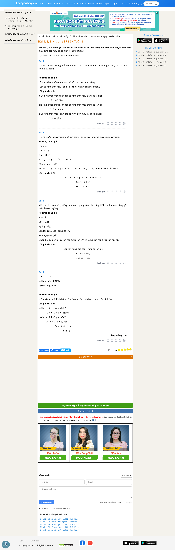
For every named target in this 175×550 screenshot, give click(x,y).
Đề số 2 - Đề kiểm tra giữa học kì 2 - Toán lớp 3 (59, 519)
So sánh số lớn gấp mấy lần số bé (105, 36)
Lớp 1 (130, 3)
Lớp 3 (114, 3)
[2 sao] (121, 349)
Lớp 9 (67, 3)
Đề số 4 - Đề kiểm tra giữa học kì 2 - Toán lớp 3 (59, 524)
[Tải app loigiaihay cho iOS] (161, 40)
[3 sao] (124, 349)
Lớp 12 (43, 3)
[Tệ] (112, 123)
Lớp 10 (59, 3)
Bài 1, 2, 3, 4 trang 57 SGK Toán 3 (61, 41)
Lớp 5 (99, 3)
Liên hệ (23, 541)
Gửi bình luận (46, 502)
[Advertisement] (73, 381)
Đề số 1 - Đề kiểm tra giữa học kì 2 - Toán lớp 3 (59, 527)
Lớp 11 (51, 3)
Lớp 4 (107, 3)
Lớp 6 (91, 3)
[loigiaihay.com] (27, 4)
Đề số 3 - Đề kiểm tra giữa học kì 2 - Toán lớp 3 (59, 521)
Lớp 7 (83, 3)
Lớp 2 (122, 3)
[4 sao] (127, 349)
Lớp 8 (75, 3)
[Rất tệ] (108, 123)
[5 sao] (130, 349)
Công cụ (138, 3)
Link (94, 420)
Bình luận (45, 350)
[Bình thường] (116, 123)
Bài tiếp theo (85, 356)
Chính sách (35, 541)
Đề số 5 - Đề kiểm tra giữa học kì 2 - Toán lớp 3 (59, 530)
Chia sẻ (56, 350)
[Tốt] (120, 123)
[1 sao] (119, 349)
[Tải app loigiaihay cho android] (144, 40)
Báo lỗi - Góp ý (85, 411)
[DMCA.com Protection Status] (66, 546)
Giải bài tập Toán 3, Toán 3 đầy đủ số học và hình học (64, 36)
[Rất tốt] (124, 123)
